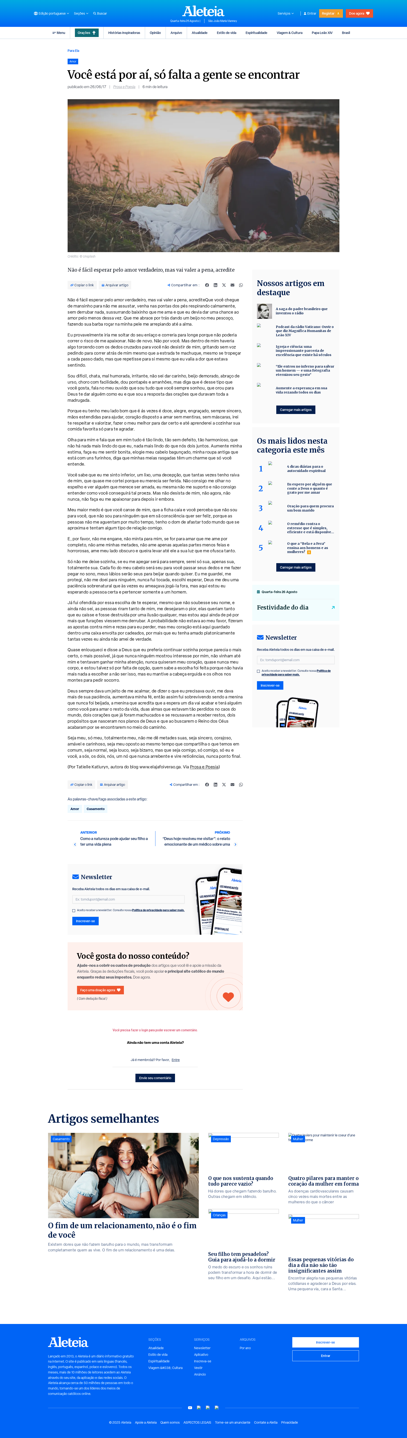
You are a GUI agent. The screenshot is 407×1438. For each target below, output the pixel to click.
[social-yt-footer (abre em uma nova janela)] (190, 1407)
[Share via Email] (232, 285)
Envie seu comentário (155, 1078)
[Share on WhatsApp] (241, 285)
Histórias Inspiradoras (124, 32)
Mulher (298, 1139)
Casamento (96, 809)
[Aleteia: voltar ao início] (203, 11)
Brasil (346, 32)
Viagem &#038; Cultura (165, 1368)
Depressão (221, 1139)
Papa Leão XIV (322, 32)
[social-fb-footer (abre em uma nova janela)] (199, 1407)
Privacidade (289, 1422)
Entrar (311, 13)
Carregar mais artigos (296, 409)
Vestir (198, 1368)
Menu (61, 32)
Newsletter (202, 1348)
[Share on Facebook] (207, 285)
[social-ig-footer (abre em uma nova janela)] (217, 1407)
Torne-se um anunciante (232, 1422)
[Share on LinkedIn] (215, 285)
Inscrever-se (85, 921)
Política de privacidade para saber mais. (158, 910)
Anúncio (200, 1374)
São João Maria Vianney (222, 21)
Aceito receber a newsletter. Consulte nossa (131, 910)
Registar (328, 13)
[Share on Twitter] (224, 285)
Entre (176, 1060)
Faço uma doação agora (97, 990)
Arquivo (176, 32)
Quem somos (170, 1422)
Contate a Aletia (265, 1422)
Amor (74, 809)
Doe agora (356, 13)
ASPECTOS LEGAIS (197, 1422)
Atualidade (200, 32)
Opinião (155, 32)
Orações (84, 32)
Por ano (245, 1348)
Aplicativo (201, 1354)
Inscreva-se (202, 1361)
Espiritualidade (256, 32)
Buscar (102, 13)
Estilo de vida (226, 32)
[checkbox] (73, 910)
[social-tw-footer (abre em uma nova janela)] (208, 1407)
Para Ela (73, 50)
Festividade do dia (283, 607)
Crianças (219, 1215)
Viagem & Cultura (289, 32)
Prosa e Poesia (124, 86)
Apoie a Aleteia (146, 1422)
